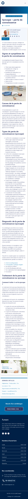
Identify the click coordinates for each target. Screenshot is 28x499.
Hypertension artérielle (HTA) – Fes (11, 388)
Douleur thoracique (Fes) (8, 393)
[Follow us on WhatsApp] (8, 433)
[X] (16, 36)
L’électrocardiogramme (11, 263)
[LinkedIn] (14, 36)
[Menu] (25, 3)
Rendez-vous (5, 38)
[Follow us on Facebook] (6, 433)
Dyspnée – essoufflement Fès (9, 391)
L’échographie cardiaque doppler (14, 264)
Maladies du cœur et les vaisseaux (14, 16)
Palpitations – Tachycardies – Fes (10, 383)
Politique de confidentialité (14, 496)
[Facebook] (10, 36)
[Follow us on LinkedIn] (3, 433)
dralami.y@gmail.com (9, 484)
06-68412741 (14, 34)
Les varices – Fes (6, 386)
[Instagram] (12, 36)
